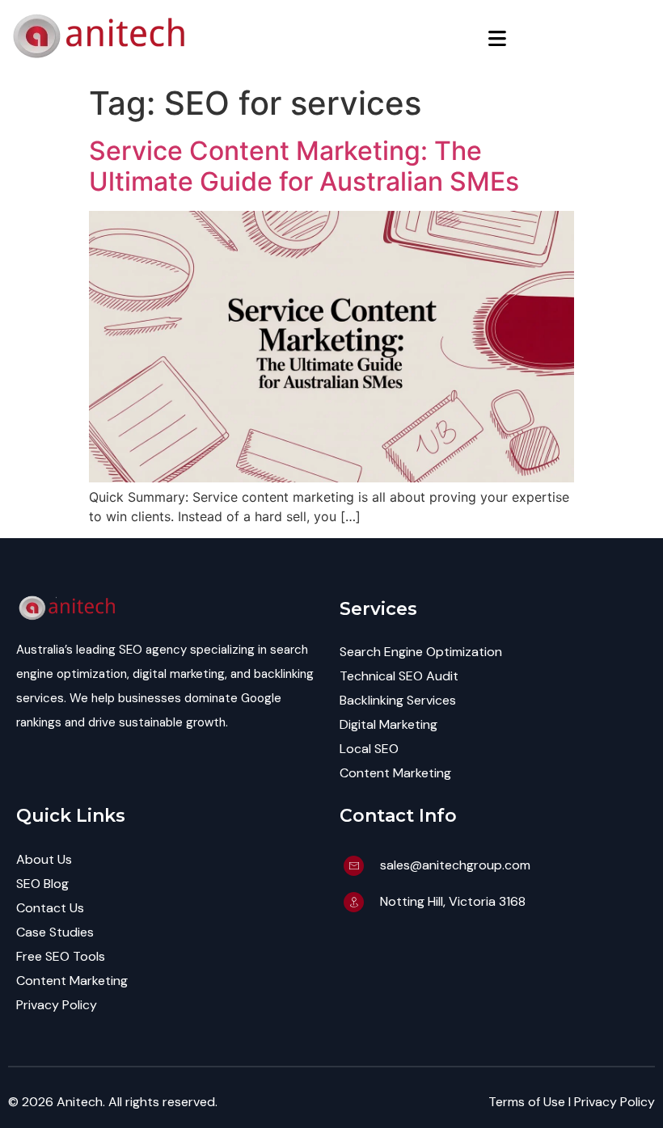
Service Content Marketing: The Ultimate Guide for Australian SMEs (304, 166)
